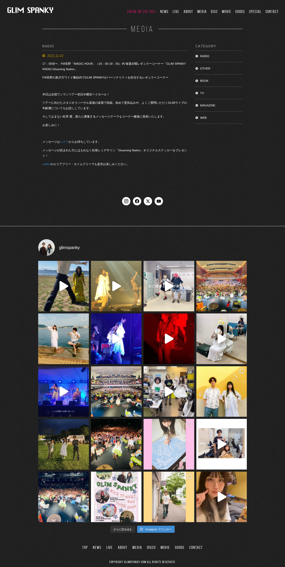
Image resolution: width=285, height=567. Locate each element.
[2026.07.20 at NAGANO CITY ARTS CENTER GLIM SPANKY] (116, 286)
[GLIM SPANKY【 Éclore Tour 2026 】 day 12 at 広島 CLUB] (63, 497)
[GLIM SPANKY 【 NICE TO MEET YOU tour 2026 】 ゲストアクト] (116, 497)
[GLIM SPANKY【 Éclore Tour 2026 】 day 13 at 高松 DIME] (116, 444)
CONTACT (272, 11)
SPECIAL (255, 11)
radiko (46, 164)
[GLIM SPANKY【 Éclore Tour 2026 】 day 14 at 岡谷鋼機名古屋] (116, 391)
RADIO (204, 56)
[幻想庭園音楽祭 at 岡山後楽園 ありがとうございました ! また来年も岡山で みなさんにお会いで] (63, 444)
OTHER (205, 68)
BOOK (204, 80)
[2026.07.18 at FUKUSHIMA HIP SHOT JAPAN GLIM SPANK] (116, 338)
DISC (214, 11)
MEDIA (202, 11)
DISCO (151, 547)
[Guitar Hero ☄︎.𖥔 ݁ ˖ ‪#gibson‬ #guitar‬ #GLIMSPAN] (169, 338)
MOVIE (226, 11)
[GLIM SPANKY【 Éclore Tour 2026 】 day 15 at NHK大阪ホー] (221, 286)
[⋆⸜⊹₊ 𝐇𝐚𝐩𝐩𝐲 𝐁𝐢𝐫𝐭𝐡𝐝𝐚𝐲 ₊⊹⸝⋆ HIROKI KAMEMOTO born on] (63, 286)
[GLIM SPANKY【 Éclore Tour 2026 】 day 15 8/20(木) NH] (63, 338)
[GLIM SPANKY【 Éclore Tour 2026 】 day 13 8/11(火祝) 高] (169, 444)
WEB (203, 117)
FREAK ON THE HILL (141, 11)
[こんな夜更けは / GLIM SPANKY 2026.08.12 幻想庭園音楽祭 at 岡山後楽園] (63, 391)
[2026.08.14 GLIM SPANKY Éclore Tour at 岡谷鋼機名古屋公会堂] (221, 338)
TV (202, 93)
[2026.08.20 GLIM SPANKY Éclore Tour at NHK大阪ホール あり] (169, 286)
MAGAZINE (207, 105)
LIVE (176, 11)
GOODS (240, 11)
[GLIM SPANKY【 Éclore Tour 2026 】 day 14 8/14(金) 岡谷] (221, 391)
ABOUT (188, 11)
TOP (85, 547)
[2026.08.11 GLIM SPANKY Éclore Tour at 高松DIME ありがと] (169, 391)
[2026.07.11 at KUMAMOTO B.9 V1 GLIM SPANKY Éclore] (221, 497)
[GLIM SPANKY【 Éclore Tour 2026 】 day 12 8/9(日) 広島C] (169, 497)
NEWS (164, 11)
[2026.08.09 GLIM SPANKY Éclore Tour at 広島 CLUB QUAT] (221, 444)
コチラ (64, 142)
